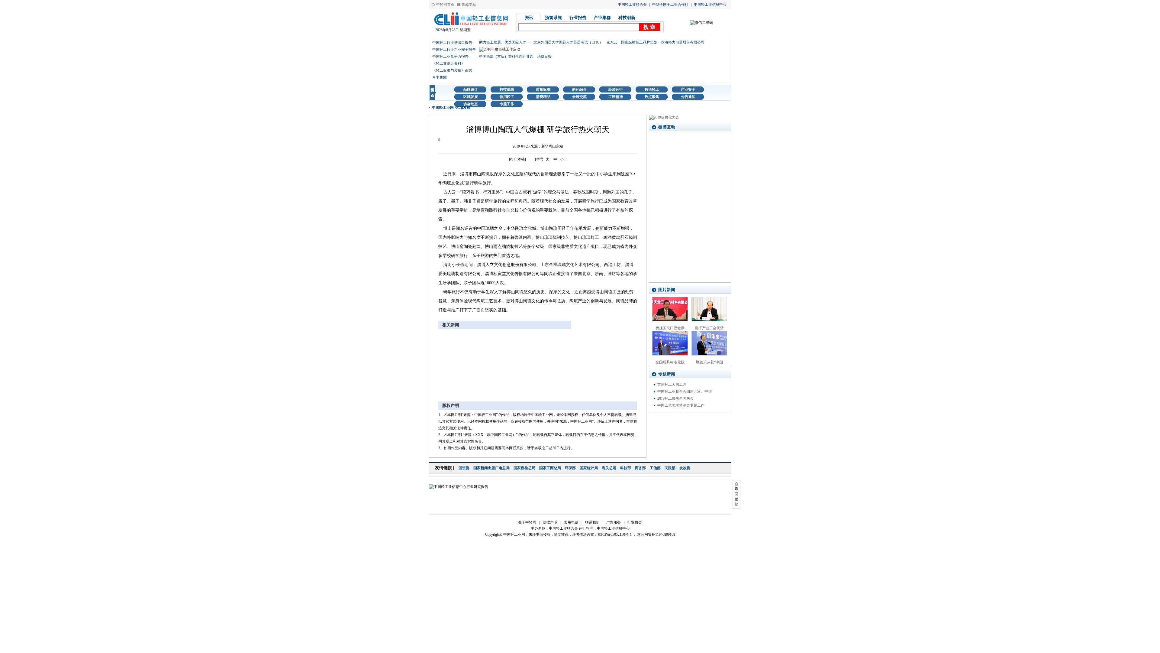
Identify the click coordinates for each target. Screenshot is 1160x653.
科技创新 (626, 17)
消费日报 (544, 56)
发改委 (684, 468)
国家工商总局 (550, 468)
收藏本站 (469, 4)
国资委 (464, 468)
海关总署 (609, 468)
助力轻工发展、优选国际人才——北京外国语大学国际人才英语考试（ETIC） (541, 42)
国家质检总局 (524, 468)
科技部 (625, 468)
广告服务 (613, 522)
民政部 (670, 468)
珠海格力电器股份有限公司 (682, 42)
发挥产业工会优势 (709, 328)
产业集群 (602, 17)
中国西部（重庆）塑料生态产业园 (506, 56)
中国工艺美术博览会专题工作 (680, 405)
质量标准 (543, 89)
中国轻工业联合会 (632, 4)
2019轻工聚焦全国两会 (675, 398)
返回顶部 (736, 496)
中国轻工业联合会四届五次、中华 (684, 391)
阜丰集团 (439, 77)
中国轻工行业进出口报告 (452, 43)
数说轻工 (652, 89)
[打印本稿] (517, 159)
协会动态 (470, 104)
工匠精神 (615, 97)
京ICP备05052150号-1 (615, 534)
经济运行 (615, 89)
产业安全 (688, 89)
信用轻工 (507, 97)
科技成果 (507, 89)
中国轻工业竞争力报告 (450, 56)
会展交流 (579, 97)
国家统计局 (589, 468)
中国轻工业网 (443, 108)
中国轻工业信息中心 (710, 4)
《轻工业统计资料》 (448, 63)
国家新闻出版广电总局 (491, 468)
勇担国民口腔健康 (670, 328)
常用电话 (571, 522)
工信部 (655, 468)
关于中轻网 (527, 522)
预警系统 (553, 17)
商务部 (640, 468)
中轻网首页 (445, 4)
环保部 (570, 468)
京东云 (612, 42)
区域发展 (470, 97)
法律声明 (550, 522)
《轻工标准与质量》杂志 (452, 70)
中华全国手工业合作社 (670, 4)
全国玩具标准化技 (670, 362)
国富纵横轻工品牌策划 (639, 42)
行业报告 (577, 17)
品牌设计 (470, 89)
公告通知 (688, 97)
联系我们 (592, 522)
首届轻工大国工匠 (671, 384)
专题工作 (507, 104)
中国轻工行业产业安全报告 (454, 49)
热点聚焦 (652, 97)
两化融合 (579, 89)
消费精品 (543, 97)
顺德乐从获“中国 (709, 362)
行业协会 (634, 522)
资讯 (529, 17)
